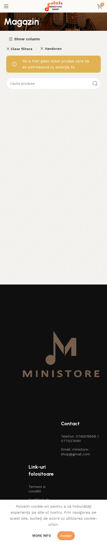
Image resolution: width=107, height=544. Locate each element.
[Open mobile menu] (6, 6)
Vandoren (53, 48)
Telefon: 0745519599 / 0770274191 (80, 438)
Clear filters (21, 49)
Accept (66, 535)
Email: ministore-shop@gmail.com (75, 451)
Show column (27, 39)
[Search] (95, 83)
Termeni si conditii (37, 489)
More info (41, 535)
